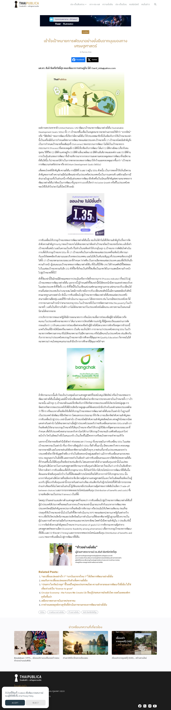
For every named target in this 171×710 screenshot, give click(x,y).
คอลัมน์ (86, 32)
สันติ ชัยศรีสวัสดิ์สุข (90, 612)
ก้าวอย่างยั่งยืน (73, 612)
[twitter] (145, 706)
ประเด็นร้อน (121, 4)
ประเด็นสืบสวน (77, 4)
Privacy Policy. (28, 696)
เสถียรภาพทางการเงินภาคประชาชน (58, 600)
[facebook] (140, 706)
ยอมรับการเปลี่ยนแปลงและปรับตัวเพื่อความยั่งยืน (64, 580)
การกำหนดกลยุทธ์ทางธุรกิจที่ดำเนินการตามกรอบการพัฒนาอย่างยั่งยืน (74, 604)
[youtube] (155, 706)
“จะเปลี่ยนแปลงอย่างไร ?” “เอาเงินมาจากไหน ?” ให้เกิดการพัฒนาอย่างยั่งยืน (77, 576)
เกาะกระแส (94, 4)
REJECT (36, 702)
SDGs (42, 612)
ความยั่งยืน (107, 4)
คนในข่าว (145, 4)
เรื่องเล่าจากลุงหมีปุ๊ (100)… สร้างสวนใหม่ (129, 658)
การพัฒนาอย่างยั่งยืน (56, 612)
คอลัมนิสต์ (134, 4)
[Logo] (27, 4)
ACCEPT (15, 702)
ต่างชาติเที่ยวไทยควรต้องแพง (75, 658)
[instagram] (150, 706)
